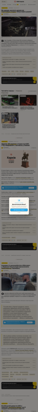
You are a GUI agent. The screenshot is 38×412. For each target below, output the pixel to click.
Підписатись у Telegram (19, 209)
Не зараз (19, 212)
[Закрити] (27, 199)
